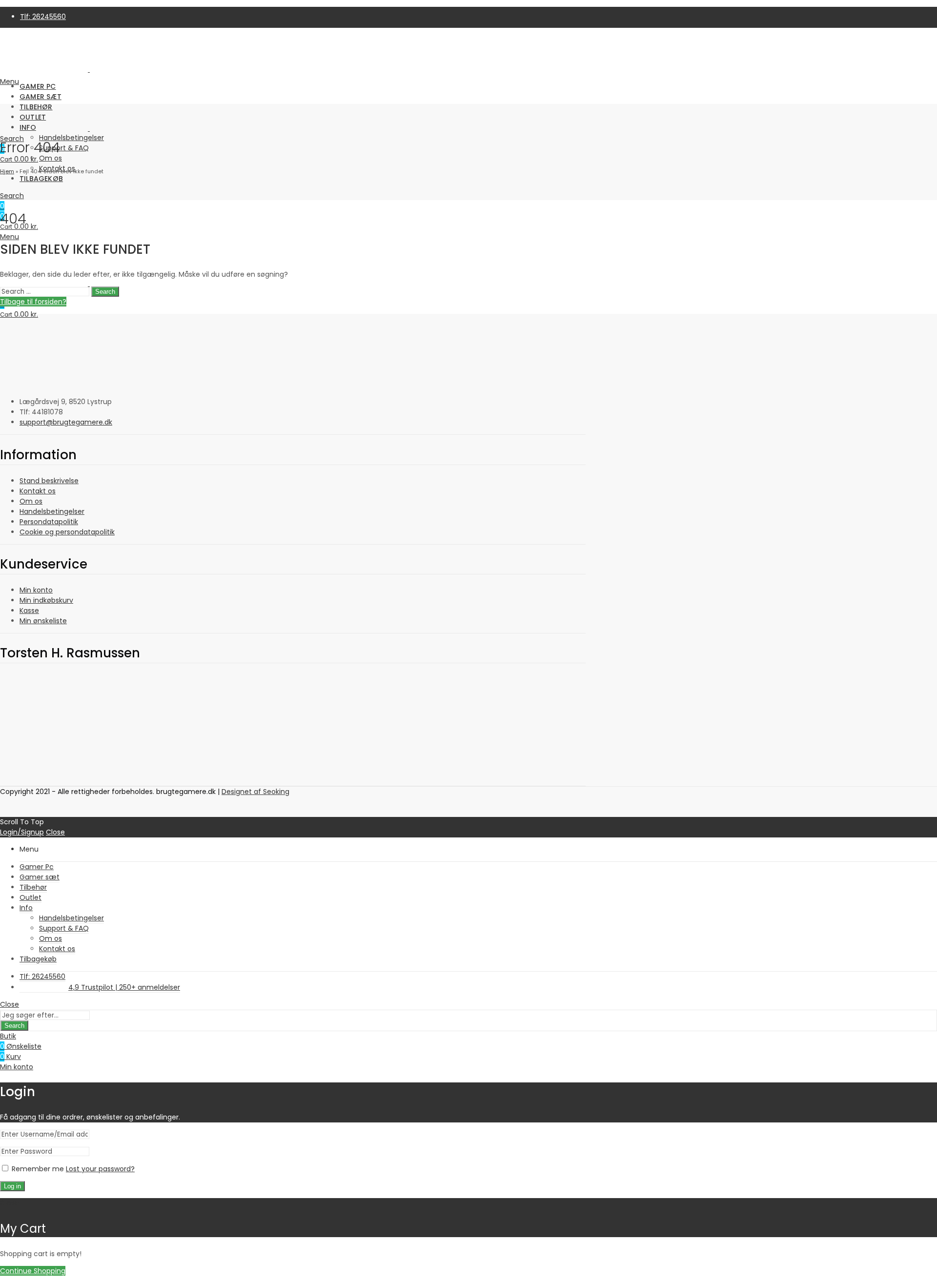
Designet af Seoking (255, 791)
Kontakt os (38, 491)
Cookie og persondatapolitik (67, 532)
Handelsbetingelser (52, 511)
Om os (31, 501)
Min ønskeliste (43, 621)
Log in (12, 1186)
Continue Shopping (32, 1271)
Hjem (7, 171)
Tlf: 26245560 (43, 16)
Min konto (36, 590)
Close (55, 832)
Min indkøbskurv (46, 600)
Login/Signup (22, 832)
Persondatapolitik (49, 522)
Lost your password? (100, 1169)
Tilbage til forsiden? (33, 301)
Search (105, 291)
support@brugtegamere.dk (66, 422)
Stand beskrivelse (49, 481)
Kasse (29, 610)
